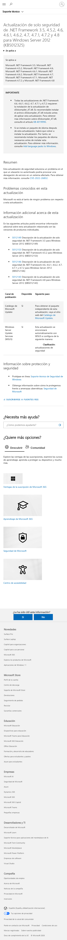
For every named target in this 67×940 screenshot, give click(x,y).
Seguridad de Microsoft (15, 550)
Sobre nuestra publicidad (31, 930)
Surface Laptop (10, 639)
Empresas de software (12, 858)
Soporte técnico (11, 11)
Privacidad (36, 925)
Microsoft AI (8, 776)
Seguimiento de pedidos (13, 700)
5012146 (16, 261)
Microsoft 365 (9, 654)
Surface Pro (8, 634)
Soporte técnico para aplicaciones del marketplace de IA (26, 837)
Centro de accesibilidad (14, 582)
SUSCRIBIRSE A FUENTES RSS (22, 399)
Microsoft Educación (12, 725)
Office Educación (10, 746)
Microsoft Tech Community (14, 843)
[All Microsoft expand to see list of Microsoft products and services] (4, 4)
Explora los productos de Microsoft (17, 660)
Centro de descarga (11, 685)
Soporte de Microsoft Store (14, 690)
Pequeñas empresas (12, 812)
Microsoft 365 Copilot (12, 802)
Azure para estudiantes (13, 761)
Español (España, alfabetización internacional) (27, 908)
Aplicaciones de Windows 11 (15, 665)
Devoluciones (9, 695)
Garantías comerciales (13, 711)
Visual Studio (9, 863)
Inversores (8, 899)
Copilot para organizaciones (15, 644)
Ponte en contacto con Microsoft (16, 925)
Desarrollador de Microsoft (14, 827)
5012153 (16, 249)
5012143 (16, 276)
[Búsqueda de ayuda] (11, 4)
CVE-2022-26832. (39, 178)
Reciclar (7, 705)
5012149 (16, 237)
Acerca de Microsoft (12, 883)
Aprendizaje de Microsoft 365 (18, 518)
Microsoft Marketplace (13, 848)
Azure (6, 787)
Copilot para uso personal (14, 649)
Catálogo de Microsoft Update (45, 316)
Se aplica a (11, 50)
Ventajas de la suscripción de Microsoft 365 (25, 486)
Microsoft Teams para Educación (17, 736)
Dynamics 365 (9, 792)
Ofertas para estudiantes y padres (17, 756)
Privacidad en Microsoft (13, 893)
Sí (23, 617)
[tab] (14, 448)
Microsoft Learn (10, 832)
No (43, 617)
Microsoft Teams (10, 807)
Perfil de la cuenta (11, 680)
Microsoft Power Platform (14, 853)
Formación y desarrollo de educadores (19, 751)
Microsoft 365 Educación (13, 741)
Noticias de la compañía (13, 888)
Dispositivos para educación (15, 730)
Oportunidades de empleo (14, 878)
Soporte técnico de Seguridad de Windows (37, 378)
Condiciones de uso (49, 925)
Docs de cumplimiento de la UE (16, 935)
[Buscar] (59, 425)
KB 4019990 (40, 121)
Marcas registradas (11, 930)
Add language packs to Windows (39, 146)
